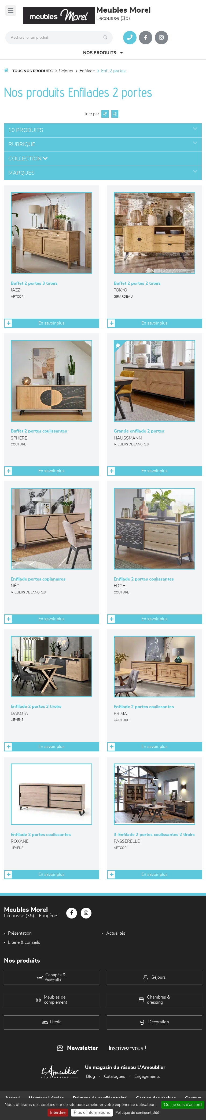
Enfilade (87, 71)
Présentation (20, 933)
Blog (90, 1076)
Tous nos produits (32, 71)
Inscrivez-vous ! (127, 1048)
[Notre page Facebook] (145, 37)
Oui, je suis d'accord (183, 1105)
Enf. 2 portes (113, 71)
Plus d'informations (92, 1112)
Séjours (66, 71)
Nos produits (99, 53)
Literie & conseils (24, 942)
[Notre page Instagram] (161, 37)
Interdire (57, 1112)
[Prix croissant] (104, 114)
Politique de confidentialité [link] (137, 1113)
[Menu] (10, 10)
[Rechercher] (107, 37)
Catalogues (114, 1076)
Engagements (147, 1076)
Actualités (115, 933)
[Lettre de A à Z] (114, 114)
